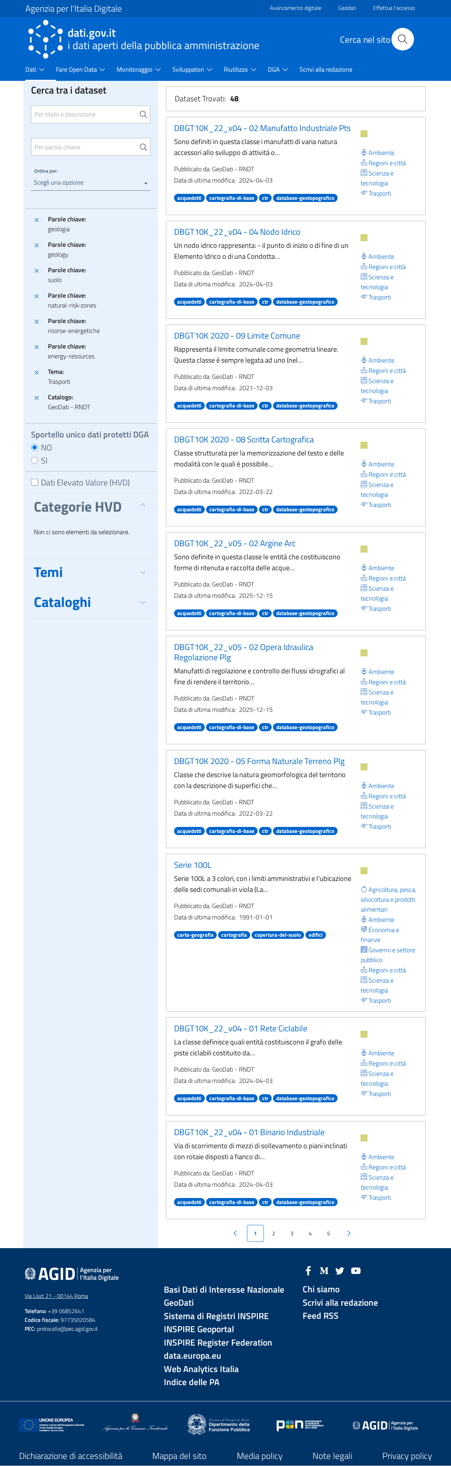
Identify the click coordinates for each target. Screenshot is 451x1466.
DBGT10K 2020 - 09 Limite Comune (237, 335)
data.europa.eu (192, 1355)
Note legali (332, 1455)
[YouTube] (356, 1270)
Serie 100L (192, 864)
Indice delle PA (192, 1382)
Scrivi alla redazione (340, 1302)
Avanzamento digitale (295, 8)
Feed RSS (321, 1315)
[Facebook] (308, 1270)
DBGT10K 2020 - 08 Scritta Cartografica (244, 439)
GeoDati (179, 1302)
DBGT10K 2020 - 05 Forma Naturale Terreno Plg (259, 761)
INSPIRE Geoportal (199, 1329)
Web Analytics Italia (201, 1369)
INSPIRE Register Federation (218, 1342)
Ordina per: (45, 170)
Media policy (260, 1455)
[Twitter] (340, 1270)
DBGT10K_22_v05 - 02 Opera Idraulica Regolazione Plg (243, 651)
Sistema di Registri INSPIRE (216, 1316)
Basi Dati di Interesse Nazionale (224, 1289)
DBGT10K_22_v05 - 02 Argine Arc (235, 543)
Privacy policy (407, 1455)
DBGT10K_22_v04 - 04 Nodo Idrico (237, 231)
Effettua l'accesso (394, 8)
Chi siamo (321, 1289)
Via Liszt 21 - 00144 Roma (56, 1296)
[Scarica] (363, 133)
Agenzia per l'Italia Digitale (73, 8)
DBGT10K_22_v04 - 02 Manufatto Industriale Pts (262, 127)
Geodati (347, 8)
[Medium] (324, 1270)
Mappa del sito (179, 1455)
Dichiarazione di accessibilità (70, 1455)
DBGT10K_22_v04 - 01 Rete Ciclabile (240, 1028)
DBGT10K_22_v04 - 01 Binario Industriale (249, 1132)
